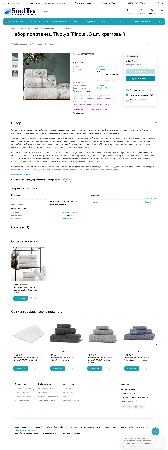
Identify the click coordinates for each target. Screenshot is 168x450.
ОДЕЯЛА (75, 22)
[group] (46, 82)
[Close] (161, 438)
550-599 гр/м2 (103, 85)
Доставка (16, 3)
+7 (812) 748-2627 (135, 3)
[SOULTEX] (20, 11)
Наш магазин (49, 3)
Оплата (6, 3)
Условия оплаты (22, 392)
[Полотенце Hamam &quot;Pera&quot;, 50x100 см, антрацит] (65, 334)
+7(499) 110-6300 (108, 3)
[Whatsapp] (142, 407)
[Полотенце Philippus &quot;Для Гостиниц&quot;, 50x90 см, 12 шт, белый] (28, 264)
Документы (67, 392)
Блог (64, 396)
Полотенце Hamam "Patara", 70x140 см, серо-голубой (137, 358)
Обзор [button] (16, 123)
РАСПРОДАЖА (15, 22)
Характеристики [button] (24, 188)
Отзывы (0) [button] (20, 227)
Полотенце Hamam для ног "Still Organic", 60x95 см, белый (28, 358)
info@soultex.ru (128, 393)
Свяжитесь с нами (70, 400)
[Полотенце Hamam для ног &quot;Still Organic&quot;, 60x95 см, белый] (28, 334)
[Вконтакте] (123, 407)
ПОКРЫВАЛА (58, 22)
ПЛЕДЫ (105, 22)
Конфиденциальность (48, 396)
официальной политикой (26, 430)
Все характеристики (81, 91)
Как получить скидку (24, 388)
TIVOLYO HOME (103, 88)
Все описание (78, 113)
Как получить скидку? (32, 3)
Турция (148, 202)
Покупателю (20, 384)
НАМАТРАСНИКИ (141, 22)
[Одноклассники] (129, 407)
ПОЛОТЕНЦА (121, 22)
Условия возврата (46, 400)
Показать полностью (20, 174)
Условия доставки (23, 396)
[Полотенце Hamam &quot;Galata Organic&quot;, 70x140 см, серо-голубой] (102, 334)
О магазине (67, 388)
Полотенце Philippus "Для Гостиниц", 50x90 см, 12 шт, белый (25, 289)
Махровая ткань (103, 69)
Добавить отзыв (20, 44)
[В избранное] (31, 298)
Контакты (61, 3)
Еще (158, 22)
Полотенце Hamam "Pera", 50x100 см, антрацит (62, 358)
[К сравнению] (35, 298)
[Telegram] (135, 407)
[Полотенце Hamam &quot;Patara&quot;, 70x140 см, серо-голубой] (139, 334)
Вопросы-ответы (22, 400)
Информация (44, 384)
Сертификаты (44, 392)
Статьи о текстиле (83, 3)
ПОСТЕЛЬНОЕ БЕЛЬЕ (37, 22)
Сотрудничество (45, 388)
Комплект (101, 66)
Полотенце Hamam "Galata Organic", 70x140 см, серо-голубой (99, 360)
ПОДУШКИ (90, 22)
